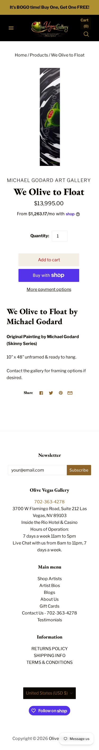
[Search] (86, 34)
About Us (49, 599)
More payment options (49, 289)
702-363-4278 (49, 501)
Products (39, 55)
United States (47, 693)
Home (21, 55)
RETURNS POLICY (49, 648)
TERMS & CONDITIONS (49, 662)
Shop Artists (49, 578)
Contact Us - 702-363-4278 (49, 613)
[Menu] (11, 28)
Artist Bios (49, 585)
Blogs (49, 592)
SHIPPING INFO (49, 655)
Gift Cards (49, 606)
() (84, 23)
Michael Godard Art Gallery (49, 180)
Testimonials (49, 619)
